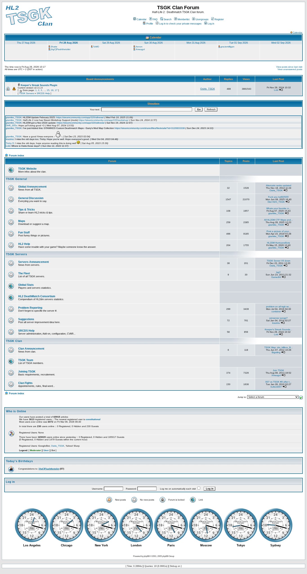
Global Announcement (32, 186)
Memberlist (183, 19)
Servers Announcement (33, 262)
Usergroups (202, 19)
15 (48, 90)
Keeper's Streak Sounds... (278, 329)
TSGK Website (27, 168)
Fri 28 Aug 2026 (69, 42)
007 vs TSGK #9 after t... (278, 382)
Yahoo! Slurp (73, 446)
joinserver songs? (278, 318)
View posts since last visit (289, 67)
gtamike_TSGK (276, 213)
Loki (276, 90)
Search (167, 19)
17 (56, 90)
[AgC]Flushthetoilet (60, 49)
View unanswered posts (290, 69)
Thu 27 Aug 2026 (26, 42)
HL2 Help (24, 244)
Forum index (16, 155)
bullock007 (276, 387)
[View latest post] (281, 90)
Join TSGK (278, 370)
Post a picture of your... (279, 231)
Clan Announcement (31, 348)
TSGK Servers (26, 93)
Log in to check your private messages (180, 23)
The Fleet (24, 273)
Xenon (139, 46)
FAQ (155, 19)
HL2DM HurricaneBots (278, 243)
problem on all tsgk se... (278, 306)
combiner (276, 311)
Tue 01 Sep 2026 (238, 42)
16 (52, 90)
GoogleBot (44, 446)
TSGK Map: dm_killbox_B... (278, 347)
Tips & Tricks (26, 209)
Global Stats (26, 284)
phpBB (147, 556)
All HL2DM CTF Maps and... (278, 220)
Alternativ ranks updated (278, 185)
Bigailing (276, 352)
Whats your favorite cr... (278, 208)
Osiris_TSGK (207, 88)
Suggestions (26, 319)
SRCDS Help (43, 93)
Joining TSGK (27, 371)
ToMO (96, 46)
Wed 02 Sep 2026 (281, 42)
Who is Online (16, 411)
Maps (21, 221)
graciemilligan (227, 46)
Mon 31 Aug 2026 (196, 42)
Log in (211, 23)
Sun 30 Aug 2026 (153, 42)
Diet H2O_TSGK (276, 202)
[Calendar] (147, 37)
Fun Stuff (24, 232)
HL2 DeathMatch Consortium (36, 296)
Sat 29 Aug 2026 (111, 42)
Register (219, 19)
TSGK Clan (14, 341)
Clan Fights (25, 383)
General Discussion (30, 198)
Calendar (142, 19)
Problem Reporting (30, 307)
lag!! (278, 272)
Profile (149, 23)
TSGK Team (25, 360)
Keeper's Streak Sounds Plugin (39, 85)
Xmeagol (140, 49)
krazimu (276, 323)
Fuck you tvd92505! (278, 197)
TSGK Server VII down (278, 260)
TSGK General (16, 179)
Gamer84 (276, 277)
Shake (54, 46)
